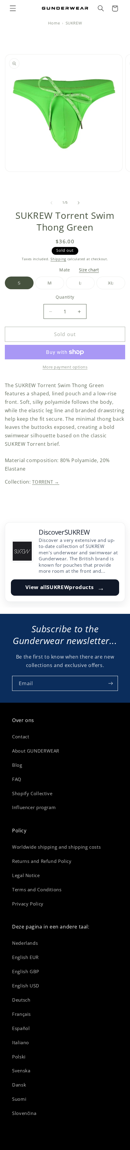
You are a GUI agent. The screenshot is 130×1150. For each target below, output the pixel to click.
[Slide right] (78, 202)
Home (54, 23)
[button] (13, 8)
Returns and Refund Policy (42, 861)
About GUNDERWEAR (35, 751)
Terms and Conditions (37, 889)
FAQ (16, 779)
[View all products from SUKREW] (22, 551)
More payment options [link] (65, 367)
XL (116, 284)
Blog (17, 765)
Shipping (58, 259)
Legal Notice (26, 875)
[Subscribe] (111, 683)
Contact (20, 737)
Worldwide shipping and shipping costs (56, 847)
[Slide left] (51, 202)
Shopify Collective (32, 793)
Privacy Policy (28, 904)
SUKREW (74, 23)
